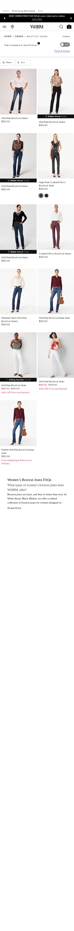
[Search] (61, 27)
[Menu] (4, 26)
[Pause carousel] (71, 18)
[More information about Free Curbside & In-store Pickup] (39, 43)
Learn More (37, 19)
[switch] (65, 44)
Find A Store (62, 51)
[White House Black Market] (36, 27)
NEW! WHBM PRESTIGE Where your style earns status (37, 16)
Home (8, 36)
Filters (9, 62)
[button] (69, 26)
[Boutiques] (12, 27)
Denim (19, 36)
